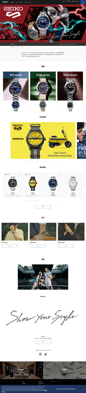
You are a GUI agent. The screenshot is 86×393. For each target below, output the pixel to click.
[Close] (84, 388)
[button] (64, 1)
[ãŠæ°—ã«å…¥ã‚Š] (20, 174)
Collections (18, 46)
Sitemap (52, 381)
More (43, 342)
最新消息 (23, 383)
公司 (23, 381)
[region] (43, 389)
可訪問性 (39, 381)
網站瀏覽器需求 (41, 383)
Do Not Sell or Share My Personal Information (65, 388)
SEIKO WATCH (13, 46)
